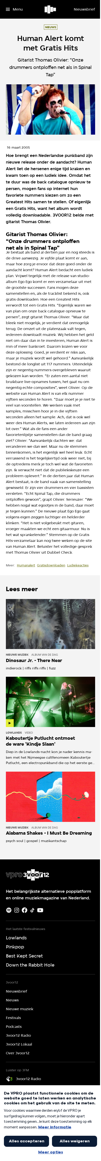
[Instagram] (17, 910)
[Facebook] (24, 910)
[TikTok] (32, 910)
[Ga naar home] (51, 9)
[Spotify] (9, 910)
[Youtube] (40, 910)
